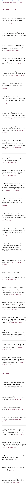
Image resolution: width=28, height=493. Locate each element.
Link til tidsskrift (21, 336)
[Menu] (24, 2)
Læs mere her (20, 388)
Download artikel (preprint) (9, 23)
